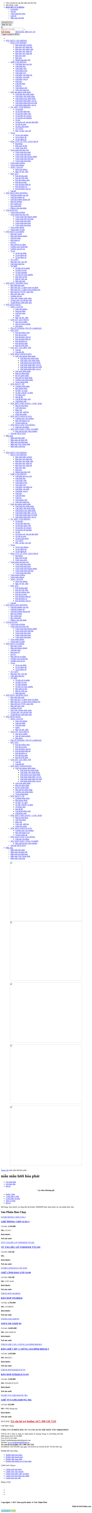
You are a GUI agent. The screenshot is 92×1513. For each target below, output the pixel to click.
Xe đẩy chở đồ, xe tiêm (24, 393)
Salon (17, 315)
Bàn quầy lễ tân (21, 146)
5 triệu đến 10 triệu (13, 1199)
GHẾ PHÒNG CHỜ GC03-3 (15, 1221)
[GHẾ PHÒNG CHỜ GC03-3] (13, 1217)
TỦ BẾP (14, 266)
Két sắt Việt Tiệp (21, 178)
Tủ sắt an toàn (20, 124)
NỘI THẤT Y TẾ (17, 384)
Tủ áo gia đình (20, 253)
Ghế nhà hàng (20, 408)
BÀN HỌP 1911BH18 (11, 1298)
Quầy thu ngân (21, 414)
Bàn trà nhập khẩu (22, 373)
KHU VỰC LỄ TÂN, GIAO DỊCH (24, 142)
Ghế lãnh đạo (20, 66)
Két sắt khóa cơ (21, 187)
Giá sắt (13, 191)
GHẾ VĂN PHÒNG (19, 62)
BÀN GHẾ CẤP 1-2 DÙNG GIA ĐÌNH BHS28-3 (25, 1349)
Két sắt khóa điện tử (23, 184)
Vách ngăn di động (18, 163)
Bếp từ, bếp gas (21, 279)
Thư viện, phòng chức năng (21, 298)
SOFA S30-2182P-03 (11, 1323)
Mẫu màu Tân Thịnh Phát (20, 444)
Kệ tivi (13, 242)
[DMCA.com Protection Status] (8, 1511)
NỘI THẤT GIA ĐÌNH (15, 232)
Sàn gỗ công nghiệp (22, 324)
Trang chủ (5, 1170)
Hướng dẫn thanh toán (14, 1457)
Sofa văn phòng (21, 169)
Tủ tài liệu (19, 109)
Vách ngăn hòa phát (23, 152)
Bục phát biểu (16, 206)
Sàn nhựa (19, 326)
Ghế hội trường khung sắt (20, 199)
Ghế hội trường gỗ (18, 197)
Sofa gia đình (20, 311)
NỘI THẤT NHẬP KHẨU (21, 354)
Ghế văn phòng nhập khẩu (21, 92)
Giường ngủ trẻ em (18, 249)
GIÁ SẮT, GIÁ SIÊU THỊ (21, 348)
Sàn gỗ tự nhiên (21, 322)
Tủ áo (13, 133)
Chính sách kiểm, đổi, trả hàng (17, 1474)
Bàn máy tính (20, 56)
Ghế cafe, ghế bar (22, 412)
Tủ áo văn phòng (21, 135)
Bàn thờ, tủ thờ (16, 234)
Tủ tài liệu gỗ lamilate (23, 118)
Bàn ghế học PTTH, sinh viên (22, 292)
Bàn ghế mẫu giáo (17, 285)
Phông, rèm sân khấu (18, 208)
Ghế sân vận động (22, 427)
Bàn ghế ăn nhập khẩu (23, 378)
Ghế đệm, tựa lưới (22, 77)
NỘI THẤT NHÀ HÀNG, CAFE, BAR (26, 403)
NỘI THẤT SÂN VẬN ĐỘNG (23, 425)
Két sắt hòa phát (21, 176)
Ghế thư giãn (15, 238)
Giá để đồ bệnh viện (23, 399)
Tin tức (13, 11)
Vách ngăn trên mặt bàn (24, 159)
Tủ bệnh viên (20, 395)
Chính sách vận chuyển (14, 1472)
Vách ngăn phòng (17, 165)
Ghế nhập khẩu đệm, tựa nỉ (25, 105)
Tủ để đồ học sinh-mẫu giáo (21, 303)
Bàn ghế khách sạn (22, 421)
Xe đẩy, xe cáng (21, 391)
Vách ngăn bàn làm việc (20, 150)
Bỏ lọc (8, 1186)
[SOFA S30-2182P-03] (10, 1319)
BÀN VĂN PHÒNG (19, 43)
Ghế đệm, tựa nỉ (21, 79)
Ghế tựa (18, 86)
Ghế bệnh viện (20, 401)
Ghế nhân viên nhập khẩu (25, 96)
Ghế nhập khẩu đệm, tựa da (25, 101)
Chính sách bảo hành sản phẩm (17, 1476)
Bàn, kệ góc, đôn (21, 172)
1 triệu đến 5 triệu (12, 1196)
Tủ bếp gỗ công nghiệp (24, 275)
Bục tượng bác (16, 204)
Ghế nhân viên (20, 69)
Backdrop (19, 144)
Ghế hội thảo (20, 84)
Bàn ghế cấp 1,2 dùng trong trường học (25, 290)
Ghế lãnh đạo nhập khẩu (24, 94)
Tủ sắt (17, 120)
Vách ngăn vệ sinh (18, 230)
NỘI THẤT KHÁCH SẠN (21, 416)
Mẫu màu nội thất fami (19, 442)
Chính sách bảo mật (13, 1478)
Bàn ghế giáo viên (17, 294)
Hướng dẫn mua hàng (14, 1455)
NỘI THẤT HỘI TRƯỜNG (17, 193)
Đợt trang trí (15, 240)
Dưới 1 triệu (10, 1194)
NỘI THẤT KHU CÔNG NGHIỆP (24, 429)
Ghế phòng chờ (21, 88)
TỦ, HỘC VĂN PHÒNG (20, 107)
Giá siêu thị (19, 352)
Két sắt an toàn (21, 182)
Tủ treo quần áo (21, 423)
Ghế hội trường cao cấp (19, 195)
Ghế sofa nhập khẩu (23, 371)
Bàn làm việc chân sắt (23, 53)
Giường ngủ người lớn (19, 247)
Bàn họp (18, 58)
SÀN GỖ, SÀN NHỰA (20, 320)
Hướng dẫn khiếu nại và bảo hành (19, 1461)
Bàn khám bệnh (21, 388)
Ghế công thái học (22, 90)
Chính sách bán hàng (14, 1469)
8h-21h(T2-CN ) (7, 22)
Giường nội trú (16, 296)
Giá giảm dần (11, 1182)
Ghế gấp (18, 81)
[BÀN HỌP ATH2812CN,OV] (13, 1370)
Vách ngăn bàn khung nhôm (26, 157)
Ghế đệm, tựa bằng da (23, 75)
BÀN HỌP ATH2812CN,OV (15, 1374)
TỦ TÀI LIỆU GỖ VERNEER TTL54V (21, 1247)
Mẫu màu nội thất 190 (19, 440)
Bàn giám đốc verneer (23, 45)
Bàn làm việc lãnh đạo (23, 47)
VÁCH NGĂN (12, 210)
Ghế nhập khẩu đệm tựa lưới (26, 103)
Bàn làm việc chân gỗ (23, 51)
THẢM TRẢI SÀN (18, 434)
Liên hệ (13, 16)
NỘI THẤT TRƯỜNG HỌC (17, 283)
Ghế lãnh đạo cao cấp (23, 64)
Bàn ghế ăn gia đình (18, 245)
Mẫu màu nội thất (17, 18)
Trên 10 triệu (10, 1201)
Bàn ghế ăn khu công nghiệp (26, 431)
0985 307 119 (6, 25)
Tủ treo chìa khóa (22, 126)
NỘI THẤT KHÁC (13, 305)
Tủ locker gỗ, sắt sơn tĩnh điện (26, 122)
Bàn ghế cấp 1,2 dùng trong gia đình (24, 288)
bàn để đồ (19, 397)
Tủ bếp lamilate (21, 272)
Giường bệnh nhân (22, 386)
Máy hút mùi (20, 281)
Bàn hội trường (16, 202)
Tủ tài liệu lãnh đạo (22, 111)
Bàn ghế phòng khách (19, 236)
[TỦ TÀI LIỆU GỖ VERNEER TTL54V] (17, 1243)
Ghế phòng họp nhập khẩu (25, 99)
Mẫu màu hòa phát (18, 438)
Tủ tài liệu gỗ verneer (23, 116)
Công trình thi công (18, 14)
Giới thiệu (14, 9)
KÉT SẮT (15, 174)
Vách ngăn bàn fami (23, 154)
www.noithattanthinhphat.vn (18, 1442)
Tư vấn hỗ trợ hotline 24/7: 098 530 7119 (33, 1421)
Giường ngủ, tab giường (24, 418)
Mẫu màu (9, 436)
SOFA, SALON (17, 167)
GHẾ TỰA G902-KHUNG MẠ (16, 1400)
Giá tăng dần (10, 1184)
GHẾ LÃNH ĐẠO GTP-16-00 (16, 1272)
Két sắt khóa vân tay (23, 189)
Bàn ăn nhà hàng (21, 406)
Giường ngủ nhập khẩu (24, 380)
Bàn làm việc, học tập (19, 262)
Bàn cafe (18, 410)
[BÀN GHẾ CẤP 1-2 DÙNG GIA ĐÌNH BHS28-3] (21, 1344)
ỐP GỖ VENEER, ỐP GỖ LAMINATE (26, 328)
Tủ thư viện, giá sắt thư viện (21, 300)
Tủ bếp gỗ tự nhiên (22, 268)
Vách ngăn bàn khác (23, 161)
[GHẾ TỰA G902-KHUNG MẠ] (14, 1395)
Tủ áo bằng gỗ (20, 139)
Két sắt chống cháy (22, 180)
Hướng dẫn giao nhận (14, 1459)
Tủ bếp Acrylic (21, 270)
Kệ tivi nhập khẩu (22, 376)
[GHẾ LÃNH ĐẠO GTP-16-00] (14, 1268)
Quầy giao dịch (21, 148)
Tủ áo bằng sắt (20, 137)
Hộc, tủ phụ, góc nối (23, 131)
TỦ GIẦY (19, 129)
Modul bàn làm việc (22, 60)
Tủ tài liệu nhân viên (23, 114)
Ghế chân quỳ (20, 73)
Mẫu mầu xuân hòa (18, 446)
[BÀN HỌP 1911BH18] (10, 1293)
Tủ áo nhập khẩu (21, 382)
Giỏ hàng (5, 31)
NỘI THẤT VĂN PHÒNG (16, 41)
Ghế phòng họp (21, 71)
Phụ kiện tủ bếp (21, 277)
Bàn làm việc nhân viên (24, 49)
